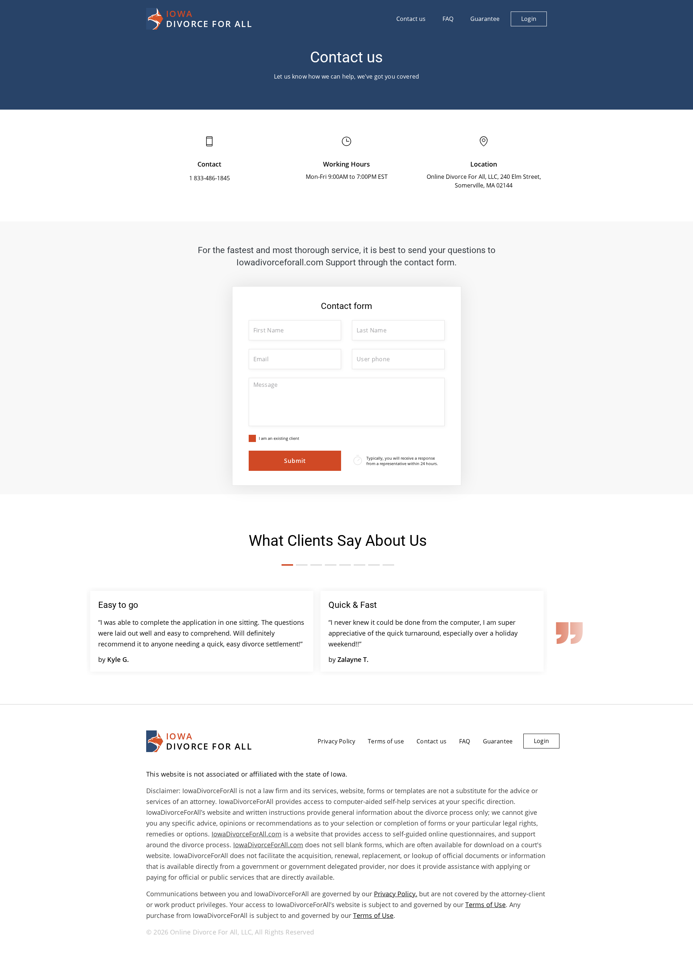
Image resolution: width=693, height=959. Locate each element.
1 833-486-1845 (209, 178)
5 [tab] (345, 565)
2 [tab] (302, 565)
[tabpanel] (201, 631)
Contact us (411, 19)
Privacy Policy (336, 741)
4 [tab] (330, 565)
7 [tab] (374, 565)
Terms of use (386, 741)
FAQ (448, 19)
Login (528, 19)
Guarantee (485, 19)
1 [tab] (287, 565)
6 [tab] (359, 565)
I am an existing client (279, 438)
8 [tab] (388, 565)
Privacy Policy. (395, 893)
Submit (295, 461)
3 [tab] (316, 565)
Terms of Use (485, 904)
